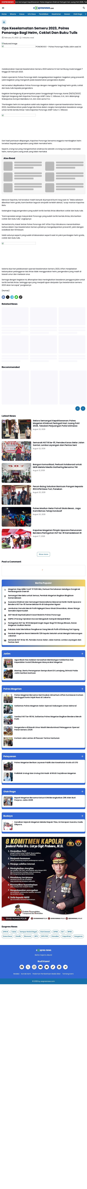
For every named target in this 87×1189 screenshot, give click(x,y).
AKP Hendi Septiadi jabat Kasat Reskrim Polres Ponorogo (34, 615)
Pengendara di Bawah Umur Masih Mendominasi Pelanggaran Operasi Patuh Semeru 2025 (46, 728)
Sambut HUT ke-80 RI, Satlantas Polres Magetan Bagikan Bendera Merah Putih (47, 717)
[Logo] (43, 950)
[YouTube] (40, 967)
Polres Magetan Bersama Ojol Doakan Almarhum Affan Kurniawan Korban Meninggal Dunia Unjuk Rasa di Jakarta (48, 696)
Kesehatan (56, 14)
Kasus (21, 14)
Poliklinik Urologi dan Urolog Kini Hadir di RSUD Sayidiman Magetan (45, 773)
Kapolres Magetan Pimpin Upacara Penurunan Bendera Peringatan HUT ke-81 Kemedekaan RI (57, 531)
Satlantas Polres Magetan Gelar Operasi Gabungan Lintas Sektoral (45, 706)
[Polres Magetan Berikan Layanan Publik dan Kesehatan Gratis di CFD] (8, 766)
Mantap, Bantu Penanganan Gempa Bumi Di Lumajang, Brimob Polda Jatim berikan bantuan (46, 672)
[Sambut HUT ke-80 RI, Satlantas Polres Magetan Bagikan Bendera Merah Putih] (8, 720)
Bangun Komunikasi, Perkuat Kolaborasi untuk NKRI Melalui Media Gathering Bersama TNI (57, 465)
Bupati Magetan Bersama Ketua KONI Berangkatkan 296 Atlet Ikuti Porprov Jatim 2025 (45, 799)
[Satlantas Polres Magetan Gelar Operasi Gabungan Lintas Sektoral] (8, 709)
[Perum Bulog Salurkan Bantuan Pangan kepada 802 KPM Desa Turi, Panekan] (16, 495)
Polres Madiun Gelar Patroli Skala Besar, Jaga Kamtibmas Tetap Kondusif (57, 509)
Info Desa (32, 14)
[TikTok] (53, 967)
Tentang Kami (68, 974)
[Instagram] (34, 967)
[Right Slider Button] (84, 14)
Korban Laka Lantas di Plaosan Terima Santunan (36, 738)
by (39, 981)
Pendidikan (43, 14)
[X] (7, 297)
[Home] (4, 22)
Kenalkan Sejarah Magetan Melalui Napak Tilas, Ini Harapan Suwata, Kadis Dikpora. (48, 823)
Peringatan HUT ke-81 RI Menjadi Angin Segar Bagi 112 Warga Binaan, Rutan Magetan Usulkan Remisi (42, 624)
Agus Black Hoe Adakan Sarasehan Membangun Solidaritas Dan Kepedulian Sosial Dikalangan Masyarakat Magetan (44, 661)
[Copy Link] (20, 297)
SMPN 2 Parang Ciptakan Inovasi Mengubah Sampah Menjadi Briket (39, 619)
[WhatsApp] (16, 297)
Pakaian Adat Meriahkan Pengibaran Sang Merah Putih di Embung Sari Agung (43, 629)
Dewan (67, 14)
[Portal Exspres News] (43, 8)
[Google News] (46, 967)
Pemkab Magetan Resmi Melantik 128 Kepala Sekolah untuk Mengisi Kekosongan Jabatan (45, 634)
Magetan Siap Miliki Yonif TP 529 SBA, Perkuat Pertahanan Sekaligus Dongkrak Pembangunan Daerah (44, 590)
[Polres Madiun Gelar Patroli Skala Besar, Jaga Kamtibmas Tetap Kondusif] (16, 517)
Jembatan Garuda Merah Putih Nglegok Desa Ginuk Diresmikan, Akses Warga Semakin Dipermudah (44, 609)
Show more (43, 554)
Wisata (13, 14)
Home (4, 14)
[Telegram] (12, 297)
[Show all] (82, 653)
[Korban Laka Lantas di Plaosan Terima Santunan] (8, 741)
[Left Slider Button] (77, 408)
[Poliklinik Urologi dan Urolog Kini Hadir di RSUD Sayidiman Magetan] (8, 776)
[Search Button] (84, 8)
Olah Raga (77, 14)
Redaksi (16, 974)
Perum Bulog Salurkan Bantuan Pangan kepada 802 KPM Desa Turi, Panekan (58, 487)
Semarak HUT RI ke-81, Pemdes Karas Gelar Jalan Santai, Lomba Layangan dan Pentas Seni (58, 444)
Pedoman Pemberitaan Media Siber (47, 974)
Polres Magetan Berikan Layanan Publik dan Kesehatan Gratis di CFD (46, 762)
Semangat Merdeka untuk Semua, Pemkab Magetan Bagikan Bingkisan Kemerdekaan (41, 596)
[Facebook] (3, 297)
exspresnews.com (48, 981)
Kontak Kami (26, 974)
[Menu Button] (3, 8)
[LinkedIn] (59, 967)
